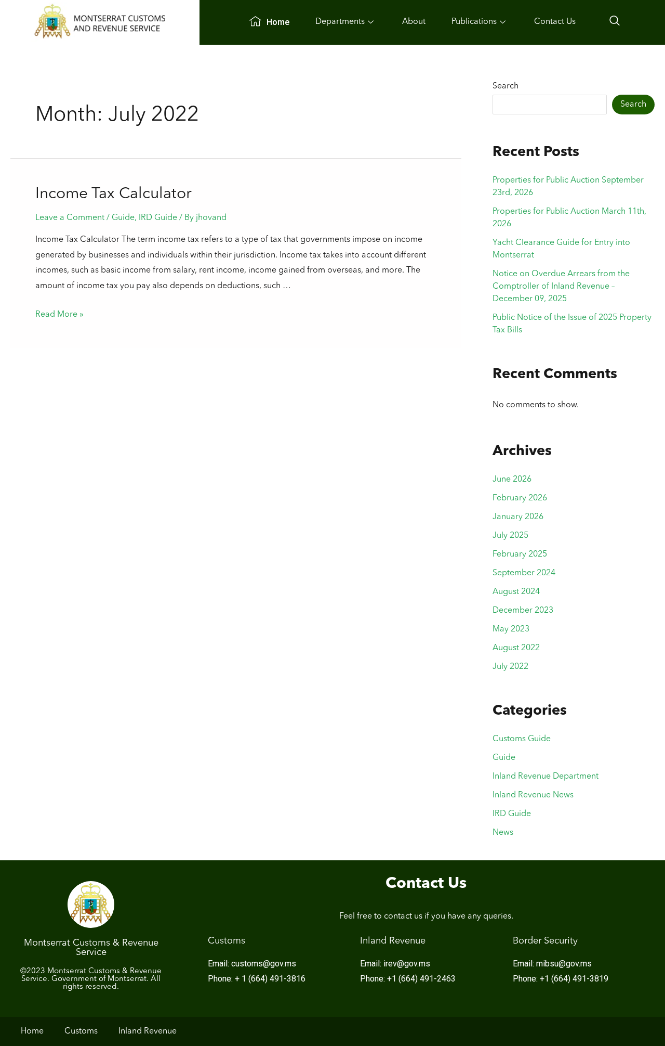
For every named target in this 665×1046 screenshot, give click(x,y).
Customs (81, 1031)
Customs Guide (522, 739)
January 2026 (518, 517)
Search (505, 86)
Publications (474, 22)
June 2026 (512, 479)
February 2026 (520, 498)
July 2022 (510, 667)
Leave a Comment (69, 218)
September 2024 (524, 573)
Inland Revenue (147, 1031)
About (413, 22)
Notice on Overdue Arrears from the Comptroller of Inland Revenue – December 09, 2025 (561, 286)
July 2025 (510, 536)
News (503, 833)
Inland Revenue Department (545, 776)
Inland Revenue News (533, 795)
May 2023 (511, 629)
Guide (123, 218)
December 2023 (523, 610)
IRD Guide (158, 218)
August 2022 (516, 648)
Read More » (59, 315)
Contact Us (555, 22)
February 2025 (520, 554)
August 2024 (516, 592)
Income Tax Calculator (113, 194)
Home (278, 22)
